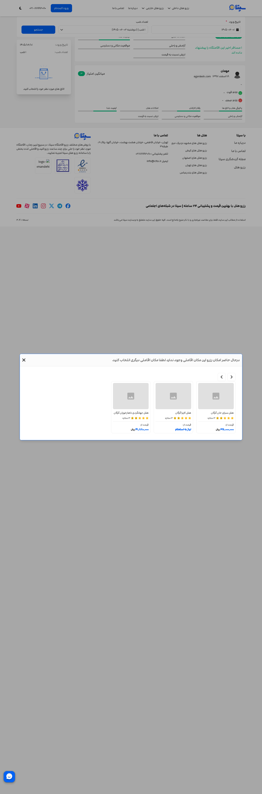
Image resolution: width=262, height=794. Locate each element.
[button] (23, 360)
